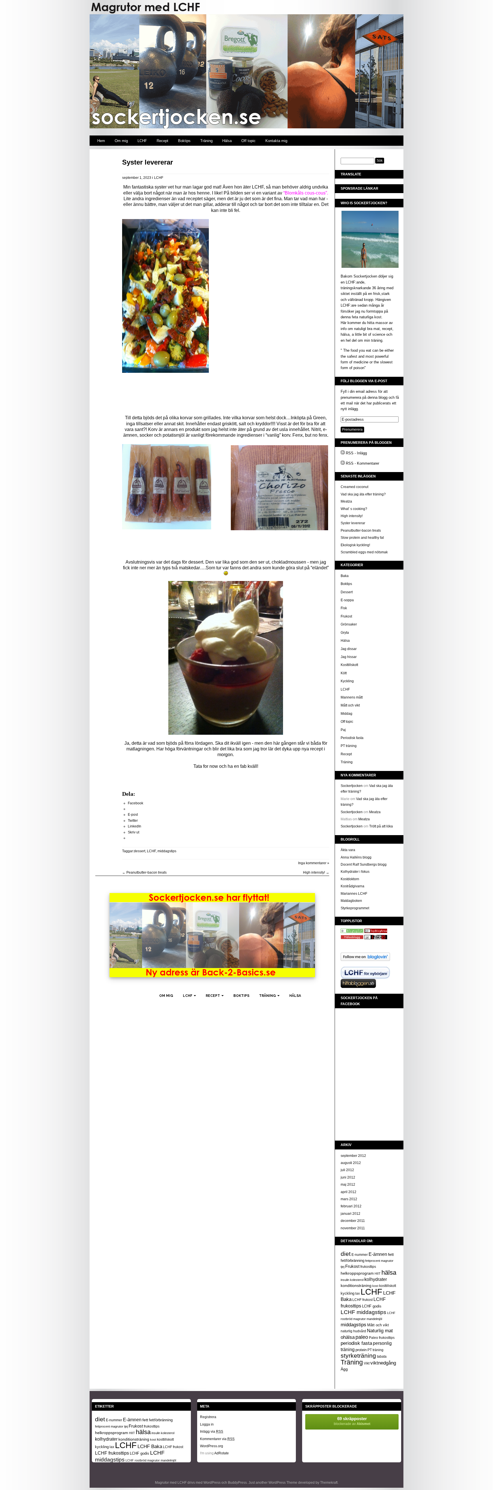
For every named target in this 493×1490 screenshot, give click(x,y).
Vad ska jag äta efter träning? (363, 494)
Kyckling (347, 681)
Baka (345, 576)
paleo (361, 1337)
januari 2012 (350, 1214)
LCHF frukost (362, 1300)
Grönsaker (349, 624)
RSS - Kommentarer (362, 463)
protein (361, 1350)
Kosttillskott (349, 665)
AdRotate (221, 1453)
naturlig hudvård (353, 1331)
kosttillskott (387, 1286)
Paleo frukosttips (382, 1338)
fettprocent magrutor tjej (111, 1426)
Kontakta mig (276, 141)
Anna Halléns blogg (356, 857)
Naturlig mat (380, 1330)
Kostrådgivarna (352, 886)
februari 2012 (351, 1206)
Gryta (345, 633)
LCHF (142, 141)
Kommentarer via (217, 1439)
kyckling (347, 1293)
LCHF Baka (150, 1446)
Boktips (184, 141)
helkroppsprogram (357, 1273)
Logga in (207, 1424)
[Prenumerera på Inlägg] (343, 453)
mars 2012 (349, 1199)
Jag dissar (349, 649)
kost (375, 1285)
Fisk (344, 608)
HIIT (378, 1273)
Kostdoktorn (350, 879)
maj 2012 (348, 1185)
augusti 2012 (351, 1163)
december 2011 (353, 1221)
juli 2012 (347, 1170)
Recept (162, 141)
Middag (346, 714)
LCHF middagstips (363, 1312)
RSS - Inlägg (356, 453)
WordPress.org (211, 1446)
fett (391, 1254)
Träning (206, 141)
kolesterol (356, 1280)
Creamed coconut (354, 487)
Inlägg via (211, 1432)
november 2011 (353, 1228)
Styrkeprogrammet (355, 908)
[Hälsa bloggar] (375, 932)
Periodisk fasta (352, 738)
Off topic (248, 141)
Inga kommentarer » (313, 863)
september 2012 (353, 1156)
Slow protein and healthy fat (362, 538)
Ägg (344, 1369)
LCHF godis (371, 1306)
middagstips (166, 851)
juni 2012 (348, 1177)
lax (357, 1293)
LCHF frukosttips (112, 1452)
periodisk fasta (356, 1343)
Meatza (346, 501)
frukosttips (368, 1267)
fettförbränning (352, 1260)
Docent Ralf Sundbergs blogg (364, 865)
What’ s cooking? (354, 509)
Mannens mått (352, 697)
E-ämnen (378, 1254)
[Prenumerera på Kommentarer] (343, 463)
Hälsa (227, 141)
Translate (351, 174)
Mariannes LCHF (354, 894)
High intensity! (316, 872)
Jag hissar (349, 657)
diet (346, 1253)
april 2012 (348, 1192)
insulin (345, 1280)
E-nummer (359, 1255)
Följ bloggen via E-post (364, 381)
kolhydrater (375, 1279)
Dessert (347, 592)
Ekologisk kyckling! (355, 545)
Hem (101, 141)
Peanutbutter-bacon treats (144, 872)
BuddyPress (237, 1483)
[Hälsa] (352, 932)
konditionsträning (356, 1285)
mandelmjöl (374, 1319)
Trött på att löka (381, 826)
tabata (382, 1357)
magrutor (359, 1319)
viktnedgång (383, 1363)
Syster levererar (147, 162)
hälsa (388, 1272)
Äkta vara (348, 850)
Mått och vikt (350, 705)
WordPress (212, 1483)
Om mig (121, 141)
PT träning (349, 746)
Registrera (208, 1417)
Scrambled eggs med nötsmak (364, 552)
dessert (139, 851)
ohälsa (348, 1337)
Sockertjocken (352, 786)
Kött (344, 673)
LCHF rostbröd (136, 1460)
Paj (343, 730)
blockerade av (352, 1421)
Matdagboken (351, 901)
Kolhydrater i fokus (355, 872)
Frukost (346, 616)
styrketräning (358, 1355)
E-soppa (347, 600)
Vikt (366, 1363)
